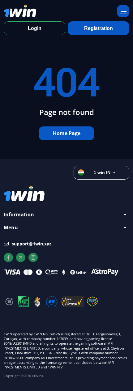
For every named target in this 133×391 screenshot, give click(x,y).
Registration (98, 28)
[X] (20, 257)
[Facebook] (8, 257)
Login (34, 28)
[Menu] (123, 11)
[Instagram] (33, 257)
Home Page (66, 133)
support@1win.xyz (31, 244)
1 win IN (102, 172)
